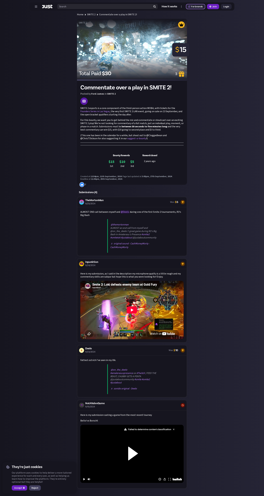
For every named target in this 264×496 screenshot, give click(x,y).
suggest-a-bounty (136, 138)
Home (80, 14)
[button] (132, 226)
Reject (34, 487)
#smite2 (145, 234)
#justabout (126, 237)
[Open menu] (36, 6)
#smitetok (115, 237)
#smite (137, 379)
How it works (169, 6)
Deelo (126, 212)
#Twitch (141, 373)
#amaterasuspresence (121, 373)
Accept (18, 487)
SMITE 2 (91, 14)
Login (226, 6)
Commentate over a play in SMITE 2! (118, 14)
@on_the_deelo (119, 369)
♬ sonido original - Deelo (124, 388)
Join (214, 6)
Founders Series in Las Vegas (95, 111)
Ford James (97, 94)
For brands (197, 6)
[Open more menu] (181, 6)
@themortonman (120, 224)
